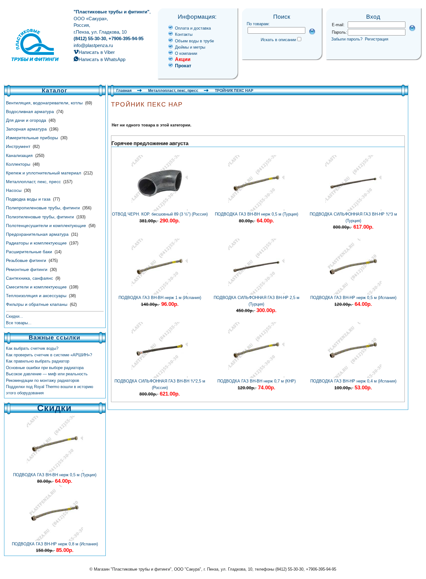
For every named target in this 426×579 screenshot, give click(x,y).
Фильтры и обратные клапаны (37, 304)
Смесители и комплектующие (37, 286)
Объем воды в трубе (194, 41)
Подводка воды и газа (29, 199)
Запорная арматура (27, 128)
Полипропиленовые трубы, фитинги (43, 207)
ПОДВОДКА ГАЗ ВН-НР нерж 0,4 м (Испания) (353, 381)
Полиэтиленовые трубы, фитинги (40, 216)
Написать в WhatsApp (102, 59)
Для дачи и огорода (26, 120)
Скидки (54, 408)
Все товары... (18, 322)
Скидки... (14, 316)
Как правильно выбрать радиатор (37, 361)
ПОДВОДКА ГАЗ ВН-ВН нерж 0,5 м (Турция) (54, 474)
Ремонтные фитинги (27, 269)
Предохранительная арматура (38, 234)
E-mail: (338, 24)
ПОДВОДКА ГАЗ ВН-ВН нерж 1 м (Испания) (160, 297)
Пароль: (339, 32)
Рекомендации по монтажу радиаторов (42, 380)
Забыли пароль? (346, 39)
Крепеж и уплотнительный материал (44, 172)
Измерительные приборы (32, 137)
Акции (183, 59)
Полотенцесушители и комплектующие (46, 225)
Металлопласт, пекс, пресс (34, 181)
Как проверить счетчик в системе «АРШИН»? (49, 355)
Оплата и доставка (193, 28)
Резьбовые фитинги (26, 260)
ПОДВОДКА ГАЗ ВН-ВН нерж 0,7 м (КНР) (256, 381)
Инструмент (18, 146)
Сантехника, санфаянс (30, 278)
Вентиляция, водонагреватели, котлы (45, 102)
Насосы (14, 190)
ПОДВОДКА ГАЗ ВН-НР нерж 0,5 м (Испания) (353, 297)
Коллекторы (18, 164)
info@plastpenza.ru (93, 45)
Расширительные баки (29, 251)
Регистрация (376, 39)
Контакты (183, 34)
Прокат (183, 65)
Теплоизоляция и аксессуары (37, 295)
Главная (124, 91)
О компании (186, 53)
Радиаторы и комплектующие (37, 242)
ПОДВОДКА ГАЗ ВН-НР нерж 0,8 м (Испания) (55, 544)
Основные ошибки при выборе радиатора (45, 367)
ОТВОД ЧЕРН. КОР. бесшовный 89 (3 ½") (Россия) (160, 214)
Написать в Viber (97, 52)
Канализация (20, 155)
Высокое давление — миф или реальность (47, 374)
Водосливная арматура (30, 111)
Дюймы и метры (190, 47)
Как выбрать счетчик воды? (32, 348)
